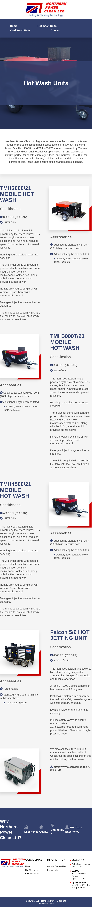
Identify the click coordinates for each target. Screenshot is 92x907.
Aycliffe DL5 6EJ (79, 878)
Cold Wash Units (20, 30)
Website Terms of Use (56, 866)
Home (13, 25)
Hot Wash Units (47, 25)
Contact (55, 30)
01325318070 (78, 860)
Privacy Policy (53, 870)
